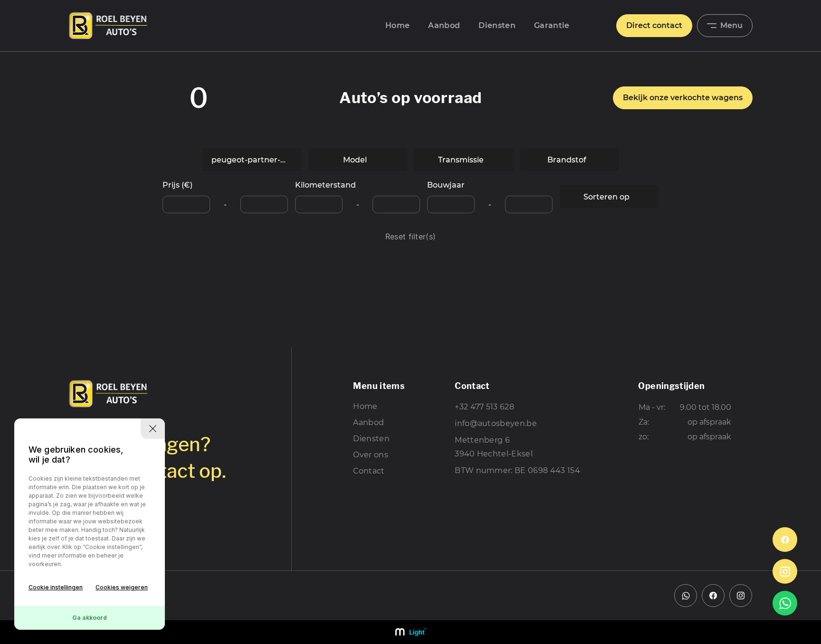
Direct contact (654, 25)
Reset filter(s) (410, 237)
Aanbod (444, 25)
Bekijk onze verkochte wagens (683, 97)
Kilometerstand (325, 184)
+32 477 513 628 (484, 406)
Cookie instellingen (56, 587)
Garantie (552, 25)
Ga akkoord (89, 617)
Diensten (497, 25)
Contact (368, 470)
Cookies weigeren (121, 587)
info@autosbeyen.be (496, 423)
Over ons (370, 454)
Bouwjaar (446, 184)
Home (397, 25)
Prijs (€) (177, 184)
